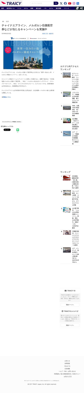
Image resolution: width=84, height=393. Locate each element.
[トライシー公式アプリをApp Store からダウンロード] (11, 369)
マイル (19, 8)
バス (45, 8)
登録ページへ (70, 305)
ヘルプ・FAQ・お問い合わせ (67, 371)
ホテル (26, 8)
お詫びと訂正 (68, 376)
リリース (66, 8)
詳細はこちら (7, 97)
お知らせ (67, 361)
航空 (2, 8)
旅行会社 (38, 8)
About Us (67, 366)
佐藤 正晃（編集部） (48, 33)
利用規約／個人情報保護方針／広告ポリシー (67, 374)
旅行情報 (58, 8)
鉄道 (32, 8)
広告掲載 (67, 368)
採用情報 (67, 363)
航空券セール (11, 8)
